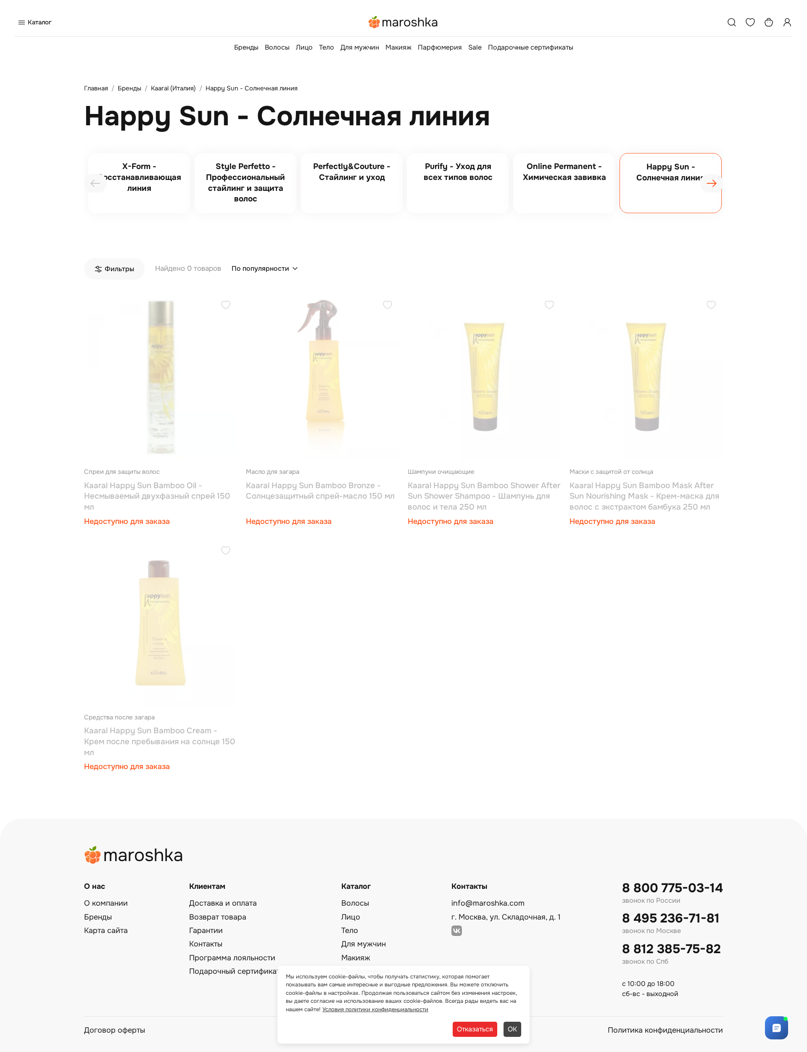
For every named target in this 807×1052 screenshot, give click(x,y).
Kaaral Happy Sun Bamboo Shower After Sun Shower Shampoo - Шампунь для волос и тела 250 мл (484, 496)
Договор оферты (114, 1030)
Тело (326, 47)
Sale (475, 47)
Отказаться (475, 1029)
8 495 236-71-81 (671, 918)
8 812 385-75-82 (671, 949)
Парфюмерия (440, 47)
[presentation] (95, 183)
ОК (512, 1029)
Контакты (205, 944)
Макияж (398, 47)
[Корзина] (769, 22)
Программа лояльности (232, 957)
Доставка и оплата (223, 903)
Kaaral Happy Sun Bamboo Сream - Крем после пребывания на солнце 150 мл (159, 741)
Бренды (246, 47)
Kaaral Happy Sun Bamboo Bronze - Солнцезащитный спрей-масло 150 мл (320, 491)
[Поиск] (732, 22)
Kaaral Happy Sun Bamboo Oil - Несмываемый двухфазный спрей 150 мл (157, 496)
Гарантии (206, 930)
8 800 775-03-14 (672, 888)
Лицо (304, 47)
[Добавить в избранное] (226, 306)
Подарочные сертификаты (530, 47)
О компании (106, 903)
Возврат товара (217, 917)
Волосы (277, 47)
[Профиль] (787, 22)
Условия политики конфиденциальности (375, 1009)
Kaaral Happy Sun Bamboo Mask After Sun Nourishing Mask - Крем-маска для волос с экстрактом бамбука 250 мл (644, 496)
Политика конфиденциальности (665, 1030)
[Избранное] (750, 22)
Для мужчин (359, 47)
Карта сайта (106, 930)
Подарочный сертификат (234, 971)
